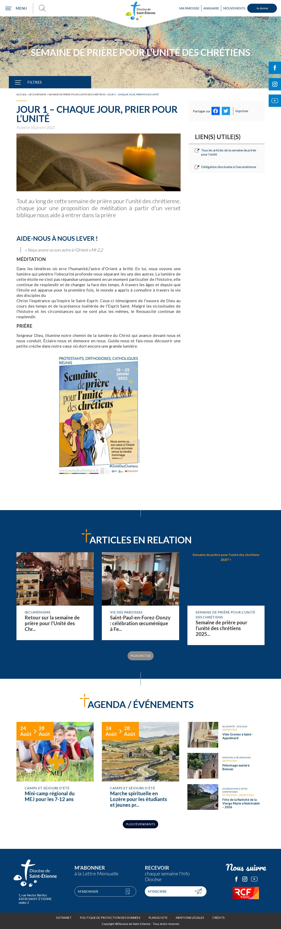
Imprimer (241, 111)
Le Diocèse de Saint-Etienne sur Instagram (244, 879)
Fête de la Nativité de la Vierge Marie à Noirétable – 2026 (226, 798)
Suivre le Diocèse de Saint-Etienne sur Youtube (275, 101)
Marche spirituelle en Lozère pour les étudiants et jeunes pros (140, 767)
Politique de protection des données (110, 917)
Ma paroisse (189, 8)
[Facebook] (215, 111)
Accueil (21, 94)
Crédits (218, 917)
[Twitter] (226, 111)
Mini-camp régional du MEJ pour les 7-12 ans (55, 767)
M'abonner (88, 891)
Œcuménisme (37, 94)
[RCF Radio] (246, 893)
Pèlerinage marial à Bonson (226, 766)
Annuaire (211, 8)
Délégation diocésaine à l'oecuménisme (228, 167)
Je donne (262, 8)
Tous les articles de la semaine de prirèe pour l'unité (228, 152)
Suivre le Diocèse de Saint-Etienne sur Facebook (275, 68)
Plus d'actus (141, 655)
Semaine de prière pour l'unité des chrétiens (77, 94)
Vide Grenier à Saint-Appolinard (226, 735)
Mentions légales (190, 917)
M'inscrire (157, 891)
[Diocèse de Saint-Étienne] (140, 11)
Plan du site (158, 917)
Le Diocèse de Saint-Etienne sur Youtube (254, 879)
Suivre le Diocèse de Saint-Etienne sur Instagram (275, 84)
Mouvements (234, 8)
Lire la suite (55, 598)
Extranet (64, 917)
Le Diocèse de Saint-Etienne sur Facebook (236, 879)
